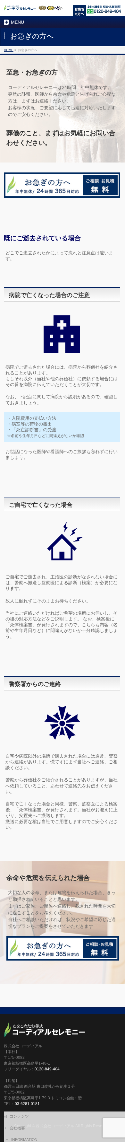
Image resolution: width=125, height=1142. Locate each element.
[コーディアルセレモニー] (33, 8)
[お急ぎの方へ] (80, 11)
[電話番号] (104, 9)
